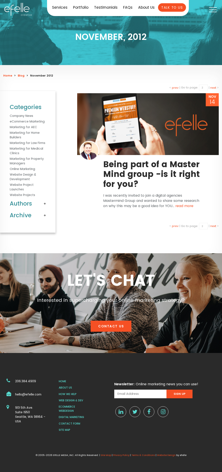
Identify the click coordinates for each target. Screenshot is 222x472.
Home (7, 75)
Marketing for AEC (23, 127)
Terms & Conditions (143, 455)
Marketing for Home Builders (25, 135)
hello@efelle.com (28, 394)
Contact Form (69, 423)
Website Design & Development (23, 176)
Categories (26, 107)
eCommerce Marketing (27, 121)
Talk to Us (172, 7)
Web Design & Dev (71, 400)
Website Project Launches (22, 187)
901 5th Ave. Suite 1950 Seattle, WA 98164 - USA (30, 414)
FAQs (127, 7)
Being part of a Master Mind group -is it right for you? (151, 174)
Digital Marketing (71, 417)
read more (184, 205)
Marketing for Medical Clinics (26, 150)
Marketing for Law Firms (27, 143)
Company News (21, 116)
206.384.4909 (25, 381)
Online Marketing (22, 169)
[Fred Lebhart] (89, 150)
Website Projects (22, 195)
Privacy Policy (121, 455)
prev (175, 87)
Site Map (64, 430)
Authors (21, 203)
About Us (146, 7)
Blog (21, 75)
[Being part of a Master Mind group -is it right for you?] (148, 124)
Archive (20, 215)
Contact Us (111, 326)
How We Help (68, 394)
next (213, 87)
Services (59, 7)
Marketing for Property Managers (27, 161)
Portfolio (80, 7)
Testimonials (106, 7)
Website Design (166, 455)
